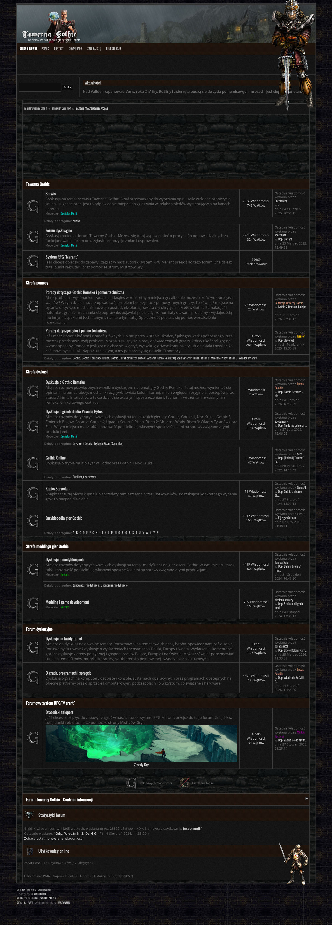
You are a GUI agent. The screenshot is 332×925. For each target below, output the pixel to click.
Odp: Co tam (285, 239)
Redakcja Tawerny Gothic (289, 303)
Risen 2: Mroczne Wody (214, 358)
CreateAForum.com (38, 894)
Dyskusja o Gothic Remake (65, 382)
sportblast (280, 235)
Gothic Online (56, 458)
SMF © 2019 (31, 890)
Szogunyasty (281, 421)
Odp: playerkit (286, 340)
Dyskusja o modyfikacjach (65, 559)
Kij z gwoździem (287, 517)
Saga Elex (116, 443)
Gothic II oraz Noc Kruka (95, 358)
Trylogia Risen (102, 443)
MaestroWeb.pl (64, 902)
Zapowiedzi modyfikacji (86, 585)
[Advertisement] (158, 147)
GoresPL (301, 487)
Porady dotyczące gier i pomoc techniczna (77, 330)
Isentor (301, 336)
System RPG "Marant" (62, 257)
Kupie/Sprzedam (58, 489)
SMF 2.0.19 (21, 890)
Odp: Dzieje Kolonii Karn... (292, 650)
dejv (299, 454)
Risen (196, 358)
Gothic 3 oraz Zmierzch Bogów (128, 358)
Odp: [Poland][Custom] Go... (289, 460)
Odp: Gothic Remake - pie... (289, 394)
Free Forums (33, 898)
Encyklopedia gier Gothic (64, 518)
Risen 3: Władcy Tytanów (243, 358)
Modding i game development (67, 602)
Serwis (51, 193)
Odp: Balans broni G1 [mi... (288, 568)
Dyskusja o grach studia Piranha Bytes (74, 411)
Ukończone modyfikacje (114, 585)
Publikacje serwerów (84, 477)
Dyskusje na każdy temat (64, 638)
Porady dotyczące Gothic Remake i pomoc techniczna (85, 292)
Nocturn (65, 574)
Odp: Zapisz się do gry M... (292, 740)
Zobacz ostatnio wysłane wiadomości (54, 838)
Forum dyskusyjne (59, 230)
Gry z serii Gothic (82, 443)
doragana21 (281, 646)
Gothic (76, 358)
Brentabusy (281, 201)
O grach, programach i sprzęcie (68, 673)
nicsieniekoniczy (284, 600)
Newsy (76, 220)
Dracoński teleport (59, 712)
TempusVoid (281, 562)
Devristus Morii (69, 213)
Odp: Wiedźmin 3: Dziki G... (289, 679)
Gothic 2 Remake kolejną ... (290, 309)
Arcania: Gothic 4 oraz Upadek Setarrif (169, 358)
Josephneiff (192, 828)
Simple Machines (44, 890)
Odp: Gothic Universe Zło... (288, 493)
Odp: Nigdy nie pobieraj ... (292, 425)
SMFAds (20, 898)
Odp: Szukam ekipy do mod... (289, 605)
